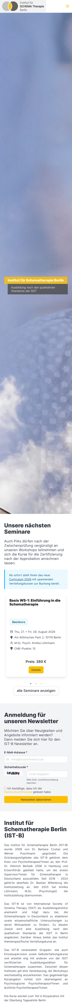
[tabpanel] (36, 636)
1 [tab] (31, 683)
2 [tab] (36, 683)
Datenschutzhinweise (18, 792)
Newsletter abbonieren (36, 799)
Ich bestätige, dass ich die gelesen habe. (27, 790)
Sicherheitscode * (16, 767)
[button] (67, 6)
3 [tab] (41, 683)
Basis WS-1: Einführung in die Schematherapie (34, 602)
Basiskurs (18, 622)
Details (36, 670)
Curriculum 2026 (20, 579)
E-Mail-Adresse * (15, 752)
